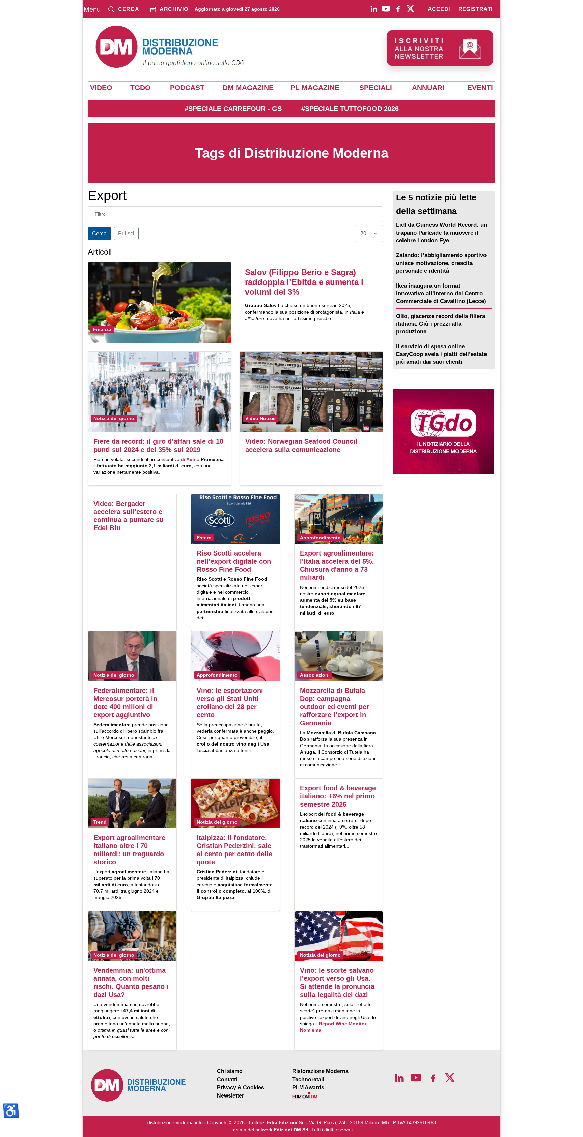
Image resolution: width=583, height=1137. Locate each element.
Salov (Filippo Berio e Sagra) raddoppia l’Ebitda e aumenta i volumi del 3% (304, 282)
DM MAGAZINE (248, 88)
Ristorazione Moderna (320, 1071)
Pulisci (126, 233)
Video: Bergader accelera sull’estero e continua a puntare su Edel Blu (128, 516)
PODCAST (187, 88)
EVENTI (480, 88)
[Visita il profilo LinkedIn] (374, 9)
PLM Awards (308, 1087)
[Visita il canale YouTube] (386, 9)
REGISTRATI (475, 9)
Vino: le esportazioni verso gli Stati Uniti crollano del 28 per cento (230, 703)
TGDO (140, 88)
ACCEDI (439, 9)
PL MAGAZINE (314, 88)
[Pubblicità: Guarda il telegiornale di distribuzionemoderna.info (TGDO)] (443, 431)
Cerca (99, 233)
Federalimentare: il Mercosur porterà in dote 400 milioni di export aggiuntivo (125, 703)
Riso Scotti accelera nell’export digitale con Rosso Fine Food (234, 561)
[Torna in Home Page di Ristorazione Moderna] (138, 1085)
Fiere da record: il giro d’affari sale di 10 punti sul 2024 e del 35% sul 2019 (158, 445)
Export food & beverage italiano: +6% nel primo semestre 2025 (338, 796)
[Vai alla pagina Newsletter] (440, 48)
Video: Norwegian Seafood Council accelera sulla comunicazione (301, 445)
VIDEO (101, 88)
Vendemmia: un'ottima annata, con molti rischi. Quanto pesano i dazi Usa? (131, 982)
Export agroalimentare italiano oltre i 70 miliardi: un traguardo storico (129, 850)
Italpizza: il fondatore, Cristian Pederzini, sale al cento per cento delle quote (234, 850)
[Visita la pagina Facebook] (398, 9)
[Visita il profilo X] (410, 9)
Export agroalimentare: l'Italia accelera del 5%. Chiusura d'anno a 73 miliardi (337, 565)
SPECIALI (375, 88)
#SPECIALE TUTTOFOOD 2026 (350, 108)
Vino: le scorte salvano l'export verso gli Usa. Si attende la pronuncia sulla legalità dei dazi (337, 982)
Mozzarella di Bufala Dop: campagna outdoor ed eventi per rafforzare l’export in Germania (334, 707)
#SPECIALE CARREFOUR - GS (233, 108)
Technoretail (308, 1079)
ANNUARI (428, 88)
